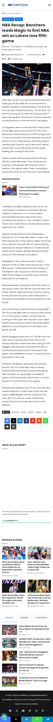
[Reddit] (39, 420)
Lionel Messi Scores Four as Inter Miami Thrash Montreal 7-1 (34, 629)
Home (7, 13)
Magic (38, 412)
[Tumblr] (26, 420)
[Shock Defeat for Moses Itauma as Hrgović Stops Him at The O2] (9, 669)
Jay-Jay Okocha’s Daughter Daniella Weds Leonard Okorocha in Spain (34, 655)
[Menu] (3, 6)
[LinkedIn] (20, 420)
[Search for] (49, 6)
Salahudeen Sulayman (14, 55)
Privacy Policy (44, 699)
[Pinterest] (32, 420)
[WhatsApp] (45, 420)
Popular (24, 617)
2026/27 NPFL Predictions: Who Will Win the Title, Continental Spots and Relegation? (35, 642)
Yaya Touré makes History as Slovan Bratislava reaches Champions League (34, 190)
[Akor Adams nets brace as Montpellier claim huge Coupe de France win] (39, 552)
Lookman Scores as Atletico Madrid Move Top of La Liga (33, 679)
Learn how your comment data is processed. (26, 513)
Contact (24, 699)
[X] (13, 420)
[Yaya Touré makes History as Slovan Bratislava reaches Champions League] (9, 190)
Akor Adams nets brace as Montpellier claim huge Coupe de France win (39, 566)
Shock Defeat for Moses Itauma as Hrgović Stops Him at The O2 (34, 668)
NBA (44, 412)
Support (33, 699)
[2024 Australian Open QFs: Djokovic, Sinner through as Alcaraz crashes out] (13, 586)
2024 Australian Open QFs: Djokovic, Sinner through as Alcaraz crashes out (13, 599)
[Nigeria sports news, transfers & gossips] (18, 5)
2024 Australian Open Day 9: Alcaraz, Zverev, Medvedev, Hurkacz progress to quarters (39, 599)
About (17, 699)
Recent (9, 617)
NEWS (18, 19)
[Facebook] (7, 420)
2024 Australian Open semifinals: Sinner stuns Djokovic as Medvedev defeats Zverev (13, 567)
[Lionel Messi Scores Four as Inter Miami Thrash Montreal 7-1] (9, 630)
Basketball (15, 13)
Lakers (30, 412)
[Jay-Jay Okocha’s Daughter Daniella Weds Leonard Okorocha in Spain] (9, 656)
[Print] (13, 426)
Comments (41, 617)
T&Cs (17, 704)
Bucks (23, 412)
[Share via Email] (7, 426)
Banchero (15, 412)
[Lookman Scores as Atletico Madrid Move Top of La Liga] (9, 681)
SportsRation (8, 699)
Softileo (35, 704)
